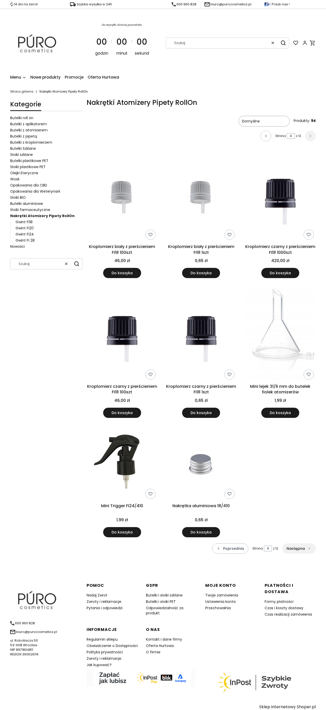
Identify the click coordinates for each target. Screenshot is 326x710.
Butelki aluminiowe (26, 203)
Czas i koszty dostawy (284, 608)
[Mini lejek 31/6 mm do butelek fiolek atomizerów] (280, 334)
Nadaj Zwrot (97, 595)
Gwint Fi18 (24, 222)
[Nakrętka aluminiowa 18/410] (201, 463)
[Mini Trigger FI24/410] (122, 463)
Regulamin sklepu (102, 639)
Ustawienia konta (220, 601)
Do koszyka (122, 273)
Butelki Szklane (23, 148)
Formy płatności (279, 601)
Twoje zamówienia (221, 595)
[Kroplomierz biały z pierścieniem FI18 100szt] (122, 196)
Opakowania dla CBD (28, 185)
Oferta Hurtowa (160, 645)
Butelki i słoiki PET (161, 601)
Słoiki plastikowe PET (28, 166)
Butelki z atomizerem (29, 130)
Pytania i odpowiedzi (105, 608)
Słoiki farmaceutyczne (30, 209)
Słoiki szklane (21, 154)
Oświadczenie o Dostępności (112, 645)
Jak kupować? (99, 664)
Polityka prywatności (105, 652)
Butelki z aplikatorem (28, 124)
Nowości (17, 246)
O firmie (153, 652)
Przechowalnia (218, 608)
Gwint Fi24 (25, 234)
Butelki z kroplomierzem (31, 142)
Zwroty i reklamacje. (104, 601)
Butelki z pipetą (23, 136)
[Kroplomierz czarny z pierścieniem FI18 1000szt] (280, 197)
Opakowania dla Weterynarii (35, 191)
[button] (283, 43)
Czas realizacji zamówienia (288, 614)
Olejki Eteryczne (24, 173)
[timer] (122, 43)
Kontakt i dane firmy (164, 639)
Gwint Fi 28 (25, 240)
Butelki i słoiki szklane (164, 595)
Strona (280, 136)
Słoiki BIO (18, 197)
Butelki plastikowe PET (29, 160)
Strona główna (21, 91)
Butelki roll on (21, 117)
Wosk (15, 179)
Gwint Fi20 (25, 228)
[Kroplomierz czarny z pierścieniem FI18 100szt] (122, 334)
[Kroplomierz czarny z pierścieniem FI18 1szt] (201, 334)
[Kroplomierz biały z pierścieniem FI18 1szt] (201, 196)
